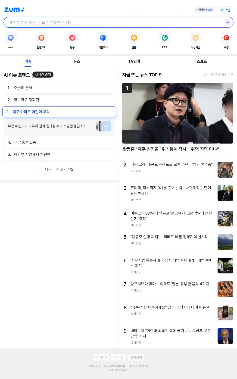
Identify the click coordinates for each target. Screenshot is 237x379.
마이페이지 (101, 357)
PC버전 (118, 357)
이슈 (28, 61)
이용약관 (94, 366)
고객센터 (136, 357)
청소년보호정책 (138, 366)
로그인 (225, 10)
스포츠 (202, 61)
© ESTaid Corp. (118, 370)
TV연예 (134, 61)
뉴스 (77, 61)
